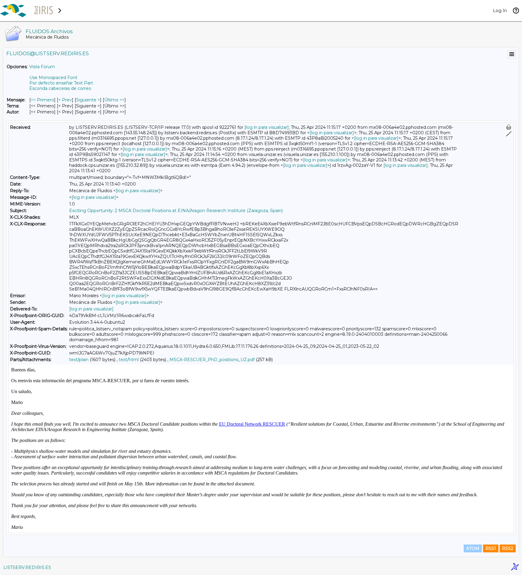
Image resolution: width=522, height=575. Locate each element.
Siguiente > (88, 100)
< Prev (65, 100)
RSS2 (507, 548)
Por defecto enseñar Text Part (61, 83)
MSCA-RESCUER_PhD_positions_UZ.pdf (212, 359)
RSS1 (490, 548)
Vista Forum (42, 66)
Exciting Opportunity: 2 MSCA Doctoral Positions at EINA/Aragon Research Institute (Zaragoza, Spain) (176, 210)
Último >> (114, 100)
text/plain (79, 359)
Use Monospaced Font (53, 77)
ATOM (472, 548)
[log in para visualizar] (266, 127)
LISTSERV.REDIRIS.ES (27, 567)
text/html (129, 359)
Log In (500, 10)
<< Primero (42, 100)
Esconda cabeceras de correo (60, 88)
